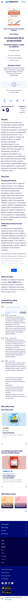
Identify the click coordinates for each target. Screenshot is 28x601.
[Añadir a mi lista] (17, 100)
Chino (2, 553)
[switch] (14, 84)
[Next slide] (26, 444)
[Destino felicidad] (14, 419)
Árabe (2, 562)
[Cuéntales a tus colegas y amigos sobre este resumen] (23, 100)
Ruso (2, 550)
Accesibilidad (4, 578)
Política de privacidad (6, 569)
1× (5, 84)
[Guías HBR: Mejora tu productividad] (14, 462)
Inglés (2, 540)
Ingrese (10, 90)
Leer (14, 270)
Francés (3, 559)
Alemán (3, 543)
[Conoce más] (14, 106)
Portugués (3, 556)
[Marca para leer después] (10, 100)
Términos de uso (5, 572)
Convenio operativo (6, 575)
